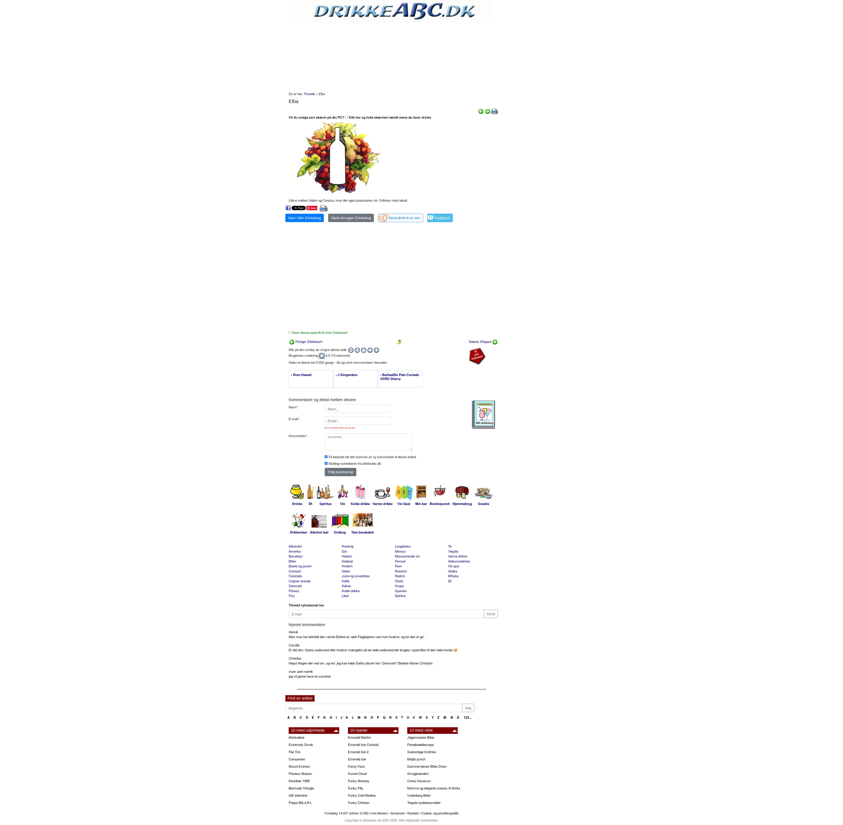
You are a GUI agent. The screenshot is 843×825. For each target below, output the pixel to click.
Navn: (294, 407)
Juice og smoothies (356, 576)
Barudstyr (296, 556)
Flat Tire (294, 751)
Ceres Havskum (419, 780)
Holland (347, 561)
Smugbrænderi (418, 773)
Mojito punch (416, 759)
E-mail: (294, 418)
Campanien (297, 759)
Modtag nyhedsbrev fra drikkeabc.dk (355, 463)
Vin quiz (453, 566)
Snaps (399, 585)
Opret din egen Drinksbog (351, 217)
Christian (295, 658)
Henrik (293, 632)
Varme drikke (457, 556)
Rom (398, 566)
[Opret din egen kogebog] (483, 415)
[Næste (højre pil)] (487, 111)
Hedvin (347, 556)
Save (313, 208)
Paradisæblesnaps (420, 744)
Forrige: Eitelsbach (308, 341)
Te (450, 546)
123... (468, 717)
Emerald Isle (357, 759)
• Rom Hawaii (301, 375)
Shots (399, 581)
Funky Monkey (358, 780)
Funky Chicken (358, 802)
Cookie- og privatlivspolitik (440, 813)
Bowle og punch (300, 566)
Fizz (292, 595)
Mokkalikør (296, 737)
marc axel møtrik (301, 671)
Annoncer (398, 813)
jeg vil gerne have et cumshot (310, 676)
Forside (309, 93)
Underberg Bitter (419, 795)
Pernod (400, 561)
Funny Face (356, 766)
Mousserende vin (407, 556)
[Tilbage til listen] (399, 341)
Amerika (295, 551)
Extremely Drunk (301, 744)
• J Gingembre (346, 375)
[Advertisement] (393, 56)
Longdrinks (403, 546)
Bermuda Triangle (301, 788)
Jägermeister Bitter (420, 737)
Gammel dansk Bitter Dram (427, 766)
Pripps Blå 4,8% (300, 802)
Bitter (292, 561)
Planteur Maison (300, 773)
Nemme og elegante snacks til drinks (433, 788)
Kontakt (412, 813)
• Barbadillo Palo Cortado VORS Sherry (399, 377)
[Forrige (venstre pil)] (481, 111)
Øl (449, 581)
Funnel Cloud (357, 773)
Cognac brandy (300, 581)
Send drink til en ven (404, 217)
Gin (344, 551)
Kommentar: (298, 435)
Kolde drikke (351, 590)
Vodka (452, 571)
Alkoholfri (295, 546)
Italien (346, 571)
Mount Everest (299, 766)
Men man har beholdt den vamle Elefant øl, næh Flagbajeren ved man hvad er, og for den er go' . (357, 636)
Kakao (346, 585)
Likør (345, 595)
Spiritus (400, 595)
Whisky (453, 576)
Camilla (294, 645)
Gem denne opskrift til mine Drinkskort (320, 332)
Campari (295, 571)
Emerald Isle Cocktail (363, 744)
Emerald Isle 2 (358, 751)
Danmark (295, 585)
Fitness (294, 590)
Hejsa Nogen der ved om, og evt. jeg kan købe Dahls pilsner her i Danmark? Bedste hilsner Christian (360, 663)
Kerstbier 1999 (299, 780)
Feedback (442, 217)
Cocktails (295, 576)
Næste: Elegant (480, 341)
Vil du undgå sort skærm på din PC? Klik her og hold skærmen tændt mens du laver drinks (360, 117)
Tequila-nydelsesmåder (424, 802)
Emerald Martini (359, 737)
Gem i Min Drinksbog (304, 217)
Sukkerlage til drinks (421, 751)
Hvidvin (347, 566)
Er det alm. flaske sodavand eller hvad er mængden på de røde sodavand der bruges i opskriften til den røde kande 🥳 (373, 650)
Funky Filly (355, 788)
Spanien (401, 590)
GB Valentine (298, 795)
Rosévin (401, 571)
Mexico (400, 551)
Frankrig (347, 546)
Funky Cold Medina (362, 795)
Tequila (453, 551)
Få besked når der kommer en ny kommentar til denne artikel (372, 456)
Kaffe (345, 581)
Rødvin (400, 576)
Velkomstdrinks (459, 561)
